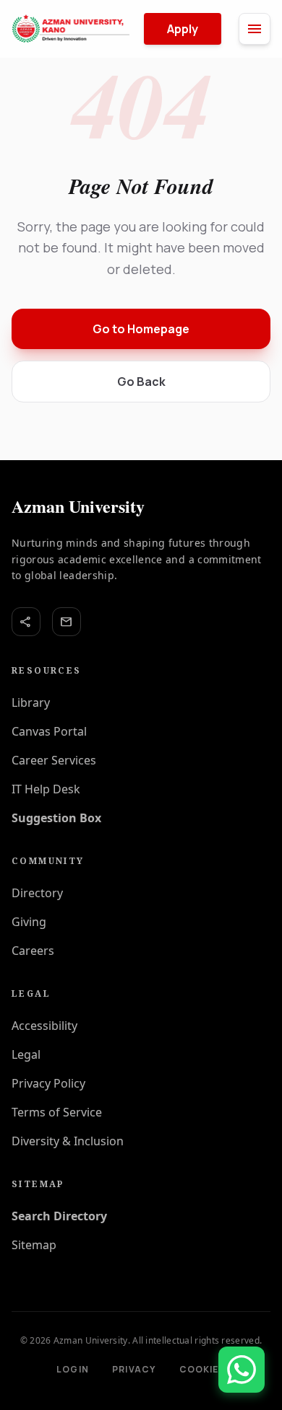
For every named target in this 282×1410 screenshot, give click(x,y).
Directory (37, 893)
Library (31, 702)
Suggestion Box (56, 818)
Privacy (133, 1369)
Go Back (141, 381)
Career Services (54, 760)
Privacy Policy (48, 1083)
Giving (29, 922)
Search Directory (59, 1216)
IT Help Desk (46, 789)
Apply (182, 29)
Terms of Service (57, 1112)
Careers (33, 951)
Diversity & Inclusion (68, 1141)
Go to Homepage (141, 329)
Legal (26, 1054)
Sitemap (34, 1245)
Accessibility (44, 1026)
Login (72, 1369)
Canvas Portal (49, 731)
